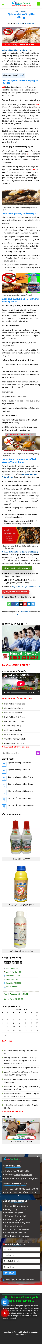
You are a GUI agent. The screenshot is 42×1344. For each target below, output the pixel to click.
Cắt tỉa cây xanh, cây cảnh (17, 1222)
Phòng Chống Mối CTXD (14, 708)
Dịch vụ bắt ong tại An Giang (20, 798)
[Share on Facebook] (13, 604)
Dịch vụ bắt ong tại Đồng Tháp (20, 805)
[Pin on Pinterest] (25, 604)
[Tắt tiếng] (34, 692)
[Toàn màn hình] (38, 692)
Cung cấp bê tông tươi (15, 1232)
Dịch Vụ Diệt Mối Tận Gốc (14, 704)
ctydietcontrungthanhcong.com (26, 586)
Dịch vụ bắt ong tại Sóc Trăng (20, 777)
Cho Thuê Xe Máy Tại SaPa (15, 739)
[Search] (38, 4)
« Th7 (4, 1035)
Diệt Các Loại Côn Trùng (14, 721)
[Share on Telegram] (33, 604)
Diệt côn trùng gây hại (15, 1216)
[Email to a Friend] (21, 604)
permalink (20, 614)
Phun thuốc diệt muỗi (15, 1212)
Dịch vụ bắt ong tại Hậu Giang (20, 784)
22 (25, 1027)
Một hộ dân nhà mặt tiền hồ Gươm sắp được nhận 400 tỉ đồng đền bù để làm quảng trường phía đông (20, 1061)
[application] (21, 684)
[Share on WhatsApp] (9, 604)
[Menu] (3, 3)
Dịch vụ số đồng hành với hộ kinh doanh (20, 1100)
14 (19, 1023)
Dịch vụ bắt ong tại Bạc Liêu (19, 770)
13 (13, 1023)
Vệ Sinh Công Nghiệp (13, 725)
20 (14, 1027)
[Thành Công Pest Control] (21, 4)
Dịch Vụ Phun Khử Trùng (14, 717)
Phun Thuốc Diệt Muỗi (13, 712)
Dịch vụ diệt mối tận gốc (16, 1206)
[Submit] (38, 753)
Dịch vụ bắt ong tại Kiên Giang (20, 791)
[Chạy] (4, 692)
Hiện (21, 75)
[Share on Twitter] (17, 604)
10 (37, 1019)
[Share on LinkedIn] (29, 604)
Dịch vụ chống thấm (14, 1226)
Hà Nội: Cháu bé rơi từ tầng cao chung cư (21, 1068)
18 (2, 1027)
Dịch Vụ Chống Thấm (13, 730)
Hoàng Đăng (29, 23)
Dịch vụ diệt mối (21, 11)
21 (19, 1027)
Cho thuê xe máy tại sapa (17, 1236)
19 (8, 1027)
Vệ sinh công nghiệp (14, 1219)
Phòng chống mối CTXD (16, 1209)
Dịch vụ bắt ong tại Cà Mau (19, 763)
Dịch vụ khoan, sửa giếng (17, 1229)
